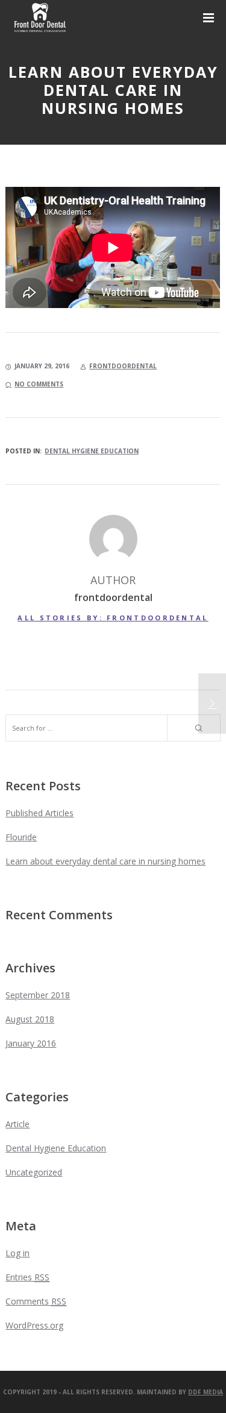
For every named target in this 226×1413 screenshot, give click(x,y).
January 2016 (30, 1043)
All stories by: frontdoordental (112, 617)
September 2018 (37, 995)
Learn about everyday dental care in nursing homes (105, 861)
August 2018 (29, 1019)
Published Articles (39, 813)
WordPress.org (34, 1325)
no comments (38, 384)
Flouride (21, 837)
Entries (27, 1277)
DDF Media (205, 1392)
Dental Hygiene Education (92, 451)
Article (17, 1124)
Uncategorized (33, 1172)
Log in (17, 1253)
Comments (35, 1301)
